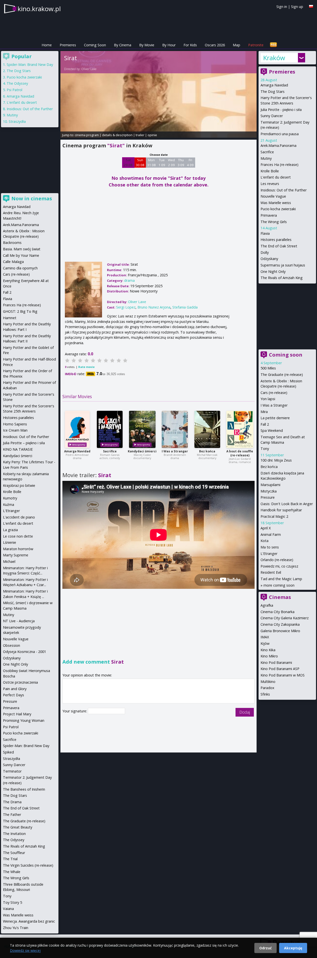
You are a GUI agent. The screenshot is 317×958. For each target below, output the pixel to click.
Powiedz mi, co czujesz (279, 566)
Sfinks (265, 694)
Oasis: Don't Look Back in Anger (287, 503)
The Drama (12, 802)
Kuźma (8, 504)
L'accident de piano (19, 517)
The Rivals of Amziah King (282, 277)
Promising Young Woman (23, 720)
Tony (265, 448)
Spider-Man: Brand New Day (30, 64)
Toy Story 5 (12, 902)
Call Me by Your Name (21, 255)
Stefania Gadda (185, 307)
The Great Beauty (17, 827)
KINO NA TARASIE (18, 449)
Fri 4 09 (190, 162)
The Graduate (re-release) (282, 374)
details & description (117, 135)
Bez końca (207, 451)
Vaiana (8, 908)
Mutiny (266, 158)
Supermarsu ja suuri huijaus (283, 265)
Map (236, 45)
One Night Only (273, 271)
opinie (152, 135)
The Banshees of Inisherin (24, 789)
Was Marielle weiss (276, 202)
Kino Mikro (269, 656)
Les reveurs (270, 183)
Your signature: (75, 711)
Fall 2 (265, 424)
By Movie (146, 45)
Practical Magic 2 (274, 516)
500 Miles (268, 368)
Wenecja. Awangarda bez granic (29, 921)
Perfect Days (13, 695)
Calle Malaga (13, 261)
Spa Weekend (272, 430)
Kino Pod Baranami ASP (280, 668)
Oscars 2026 (215, 45)
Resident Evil (271, 572)
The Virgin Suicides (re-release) (28, 865)
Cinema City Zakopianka (280, 624)
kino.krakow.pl (39, 8)
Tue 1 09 (161, 162)
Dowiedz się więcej (25, 950)
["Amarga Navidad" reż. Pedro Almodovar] (77, 429)
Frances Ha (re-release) (279, 164)
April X (266, 528)
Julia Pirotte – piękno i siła (24, 442)
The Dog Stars (273, 91)
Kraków (274, 57)
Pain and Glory (14, 688)
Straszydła (17, 121)
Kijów (265, 643)
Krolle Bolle (270, 171)
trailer (140, 135)
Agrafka (267, 605)
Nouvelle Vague (273, 196)
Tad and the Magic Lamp (281, 578)
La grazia (10, 529)
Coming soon (285, 354)
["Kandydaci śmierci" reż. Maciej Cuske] (142, 429)
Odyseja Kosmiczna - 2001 (24, 651)
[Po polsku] (311, 6)
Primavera (269, 215)
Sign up (297, 6)
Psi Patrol (14, 89)
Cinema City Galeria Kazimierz (285, 618)
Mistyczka (269, 491)
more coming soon (279, 585)
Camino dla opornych (20, 268)
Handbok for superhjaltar (281, 510)
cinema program (87, 135)
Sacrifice (110, 451)
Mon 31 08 (151, 162)
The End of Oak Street (279, 246)
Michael (9, 561)
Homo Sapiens (15, 424)
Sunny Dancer (272, 115)
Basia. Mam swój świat (21, 249)
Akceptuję (293, 948)
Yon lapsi (268, 398)
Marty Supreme (15, 555)
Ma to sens (270, 547)
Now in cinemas (31, 198)
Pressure (268, 497)
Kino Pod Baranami (276, 662)
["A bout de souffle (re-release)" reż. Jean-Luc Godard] (239, 429)
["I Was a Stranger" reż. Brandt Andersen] (175, 429)
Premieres (68, 45)
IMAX (265, 637)
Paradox (267, 687)
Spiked (8, 752)
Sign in (281, 6)
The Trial (10, 858)
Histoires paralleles (276, 239)
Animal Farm (271, 534)
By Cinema (122, 45)
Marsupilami (270, 484)
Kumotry (10, 498)
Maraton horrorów (18, 548)
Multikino (268, 681)
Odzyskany (269, 258)
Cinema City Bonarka (277, 611)
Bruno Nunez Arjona (153, 307)
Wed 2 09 (171, 162)
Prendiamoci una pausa (280, 133)
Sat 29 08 (128, 162)
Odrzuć (265, 948)
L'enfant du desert (276, 177)
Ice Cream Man (15, 430)
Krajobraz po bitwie (19, 485)
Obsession (11, 645)
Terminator (12, 771)
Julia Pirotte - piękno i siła (281, 109)
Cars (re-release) (274, 392)
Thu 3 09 (181, 162)
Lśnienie (9, 542)
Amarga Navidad (77, 451)
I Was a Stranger (175, 451)
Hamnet (9, 317)
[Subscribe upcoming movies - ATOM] (273, 45)
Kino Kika (268, 649)
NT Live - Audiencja (19, 621)
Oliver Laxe (89, 69)
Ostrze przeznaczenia (20, 682)
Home (47, 45)
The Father (12, 814)
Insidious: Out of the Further (284, 190)
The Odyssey (17, 83)
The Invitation (14, 833)
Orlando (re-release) (277, 559)
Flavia (265, 233)
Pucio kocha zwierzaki (278, 209)
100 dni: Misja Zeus (276, 460)
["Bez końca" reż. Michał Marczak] (207, 429)
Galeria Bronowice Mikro (280, 630)
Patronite (256, 45)
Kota (264, 540)
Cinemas (280, 597)
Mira (264, 411)
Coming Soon (95, 45)
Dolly (265, 252)
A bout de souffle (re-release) (239, 453)
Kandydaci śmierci (142, 451)
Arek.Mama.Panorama (278, 145)
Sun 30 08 (140, 162)
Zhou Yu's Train (15, 927)
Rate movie (86, 367)
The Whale (11, 871)
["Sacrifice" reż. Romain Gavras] (110, 429)
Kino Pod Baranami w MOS (283, 675)
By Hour (169, 45)
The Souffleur (14, 852)
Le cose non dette (18, 536)
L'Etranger (269, 553)
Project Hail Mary (17, 714)
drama (129, 280)
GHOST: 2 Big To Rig (20, 311)
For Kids (190, 45)
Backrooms (12, 242)
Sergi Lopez (125, 307)
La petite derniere (275, 417)
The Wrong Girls (274, 221)
